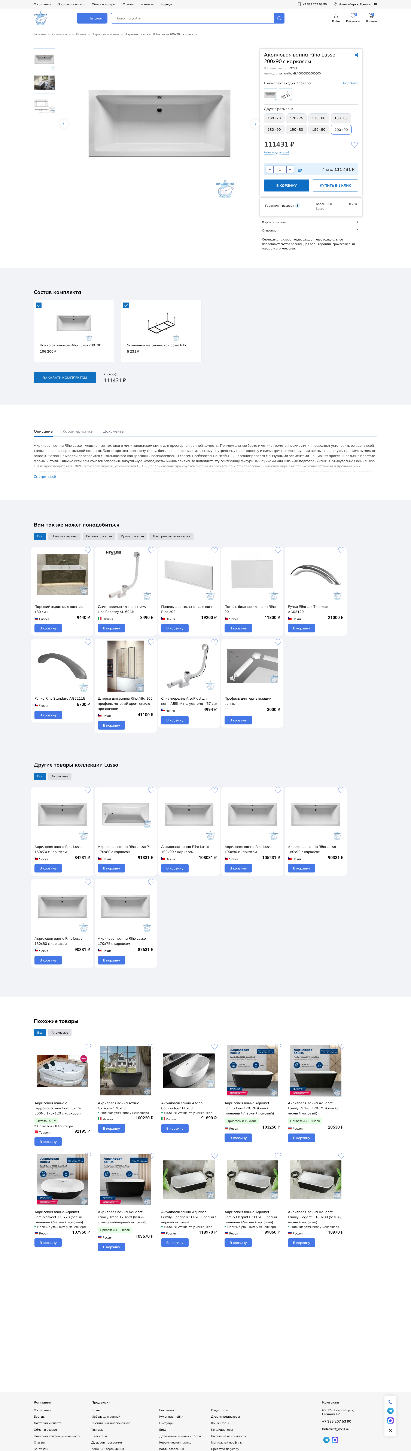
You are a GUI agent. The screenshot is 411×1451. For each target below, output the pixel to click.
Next (255, 123)
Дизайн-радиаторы (225, 1416)
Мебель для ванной (105, 1416)
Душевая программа (106, 1442)
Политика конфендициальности (57, 1436)
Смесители (99, 1436)
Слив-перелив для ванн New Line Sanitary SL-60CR (122, 609)
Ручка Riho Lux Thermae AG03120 (308, 609)
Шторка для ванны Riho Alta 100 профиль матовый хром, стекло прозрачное (125, 703)
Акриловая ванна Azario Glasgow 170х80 (118, 1105)
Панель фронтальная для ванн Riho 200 (187, 609)
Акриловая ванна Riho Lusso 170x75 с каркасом (122, 941)
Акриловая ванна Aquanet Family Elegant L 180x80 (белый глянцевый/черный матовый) (251, 1217)
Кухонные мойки (171, 1416)
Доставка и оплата (71, 4)
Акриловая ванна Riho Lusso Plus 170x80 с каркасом (125, 849)
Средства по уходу (225, 1449)
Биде (163, 1430)
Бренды (166, 4)
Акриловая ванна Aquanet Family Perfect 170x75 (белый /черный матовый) (313, 1108)
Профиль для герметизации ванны (248, 701)
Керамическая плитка (175, 1442)
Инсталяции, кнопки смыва (111, 1423)
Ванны (81, 34)
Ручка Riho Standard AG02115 (59, 698)
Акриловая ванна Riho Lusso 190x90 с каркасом (185, 849)
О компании (42, 4)
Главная (40, 34)
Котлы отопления (171, 1449)
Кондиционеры (222, 1430)
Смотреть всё (45, 477)
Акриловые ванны (105, 34)
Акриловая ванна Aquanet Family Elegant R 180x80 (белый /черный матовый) (188, 1217)
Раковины (166, 1410)
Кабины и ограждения (107, 1449)
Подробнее (350, 83)
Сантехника (61, 34)
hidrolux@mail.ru (335, 1429)
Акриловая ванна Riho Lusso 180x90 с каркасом (312, 849)
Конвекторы (220, 1423)
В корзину (286, 185)
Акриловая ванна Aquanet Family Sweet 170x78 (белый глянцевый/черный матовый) (58, 1217)
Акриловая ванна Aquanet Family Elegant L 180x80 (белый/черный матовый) (314, 1217)
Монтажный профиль (226, 1442)
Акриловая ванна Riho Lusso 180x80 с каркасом (58, 941)
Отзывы (128, 4)
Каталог (95, 18)
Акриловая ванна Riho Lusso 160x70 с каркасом (58, 849)
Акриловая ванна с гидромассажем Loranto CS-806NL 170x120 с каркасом (58, 1108)
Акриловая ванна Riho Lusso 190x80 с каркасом (249, 849)
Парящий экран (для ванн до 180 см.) (58, 609)
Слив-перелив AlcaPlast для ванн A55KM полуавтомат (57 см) (189, 701)
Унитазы (97, 1430)
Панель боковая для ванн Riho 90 (250, 609)
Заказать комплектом (65, 377)
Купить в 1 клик (335, 185)
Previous (64, 123)
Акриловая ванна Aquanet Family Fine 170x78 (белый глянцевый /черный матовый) (249, 1108)
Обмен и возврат (104, 4)
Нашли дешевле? (276, 152)
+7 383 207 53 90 (336, 1421)
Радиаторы (219, 1410)
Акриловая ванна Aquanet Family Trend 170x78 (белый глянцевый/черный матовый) (122, 1217)
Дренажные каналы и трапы (180, 1436)
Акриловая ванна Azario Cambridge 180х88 (182, 1105)
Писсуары (166, 1423)
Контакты (147, 4)
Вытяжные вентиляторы (228, 1436)
